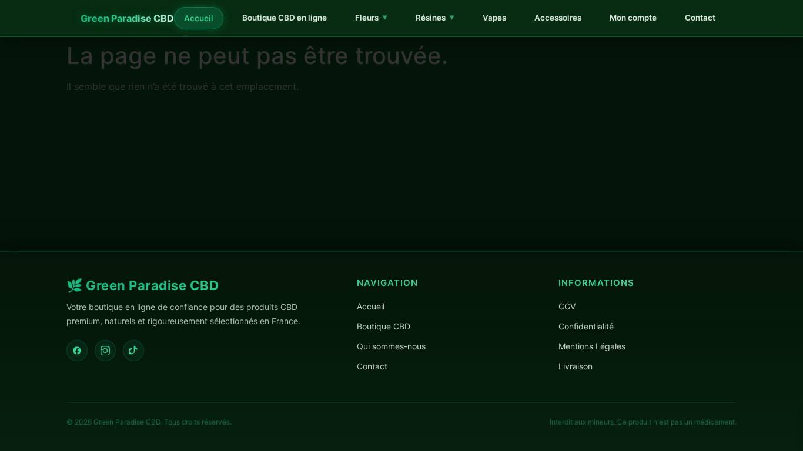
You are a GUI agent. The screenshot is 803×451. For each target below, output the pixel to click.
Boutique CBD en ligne (284, 17)
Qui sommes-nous (391, 346)
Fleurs (371, 17)
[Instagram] (105, 350)
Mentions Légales (591, 346)
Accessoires (557, 17)
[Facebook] (77, 350)
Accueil (198, 18)
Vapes (494, 17)
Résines (435, 17)
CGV (567, 306)
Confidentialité (586, 326)
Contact (700, 17)
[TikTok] (133, 350)
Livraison (575, 366)
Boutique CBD (383, 326)
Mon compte (633, 17)
